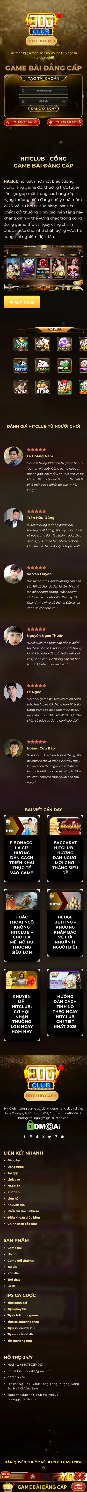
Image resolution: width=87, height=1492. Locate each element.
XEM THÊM (24, 302)
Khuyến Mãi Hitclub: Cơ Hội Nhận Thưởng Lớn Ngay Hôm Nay (22, 1014)
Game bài (14, 1248)
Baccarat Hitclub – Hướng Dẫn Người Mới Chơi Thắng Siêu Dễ (65, 857)
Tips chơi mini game (22, 1315)
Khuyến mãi (16, 1205)
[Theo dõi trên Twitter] (50, 1137)
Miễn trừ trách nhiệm (23, 1211)
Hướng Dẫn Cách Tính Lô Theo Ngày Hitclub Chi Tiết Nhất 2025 (65, 1011)
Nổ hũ (11, 1254)
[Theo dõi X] (43, 1137)
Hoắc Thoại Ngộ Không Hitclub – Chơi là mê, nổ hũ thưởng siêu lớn (21, 935)
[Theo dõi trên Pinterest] (62, 1137)
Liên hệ (13, 1198)
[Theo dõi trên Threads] (56, 1137)
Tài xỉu (12, 1267)
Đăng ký (13, 1160)
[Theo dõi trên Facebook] (25, 1137)
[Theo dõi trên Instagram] (31, 1137)
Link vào (13, 1179)
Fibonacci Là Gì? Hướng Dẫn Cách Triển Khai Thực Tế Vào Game (21, 857)
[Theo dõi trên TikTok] (37, 1137)
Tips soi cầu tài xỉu (21, 1328)
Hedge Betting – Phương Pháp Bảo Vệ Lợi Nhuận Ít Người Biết (65, 932)
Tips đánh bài (17, 1303)
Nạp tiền (13, 1186)
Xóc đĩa (13, 1273)
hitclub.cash (42, 57)
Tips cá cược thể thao (23, 1322)
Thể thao (14, 1279)
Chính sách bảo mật (22, 1224)
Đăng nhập (15, 1167)
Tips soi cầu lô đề (20, 1334)
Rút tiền (13, 1192)
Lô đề (11, 1286)
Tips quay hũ (16, 1309)
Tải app (12, 1173)
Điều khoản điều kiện (23, 1217)
